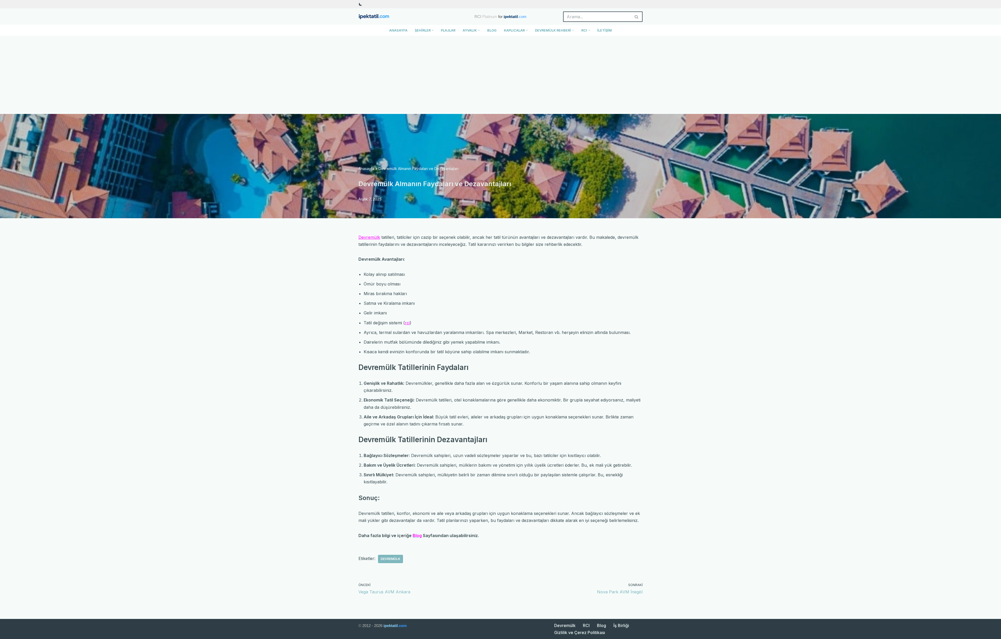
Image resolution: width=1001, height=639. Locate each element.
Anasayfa (398, 30)
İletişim (604, 30)
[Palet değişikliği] (360, 4)
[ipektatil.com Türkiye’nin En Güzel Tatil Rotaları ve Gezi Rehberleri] (375, 17)
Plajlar (448, 30)
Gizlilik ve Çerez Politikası (579, 632)
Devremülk (369, 237)
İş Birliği (621, 625)
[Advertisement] (500, 74)
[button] (433, 30)
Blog (492, 30)
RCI (586, 625)
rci (407, 322)
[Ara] (637, 16)
